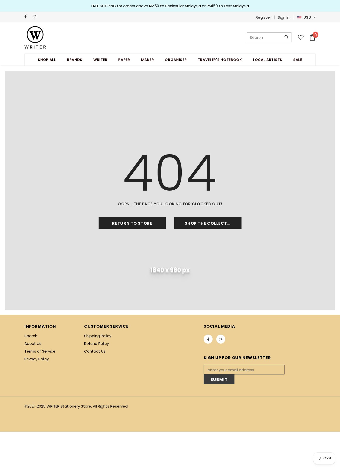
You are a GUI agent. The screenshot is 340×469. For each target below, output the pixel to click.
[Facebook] (27, 16)
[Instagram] (36, 16)
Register (263, 17)
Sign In (283, 17)
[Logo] (35, 37)
